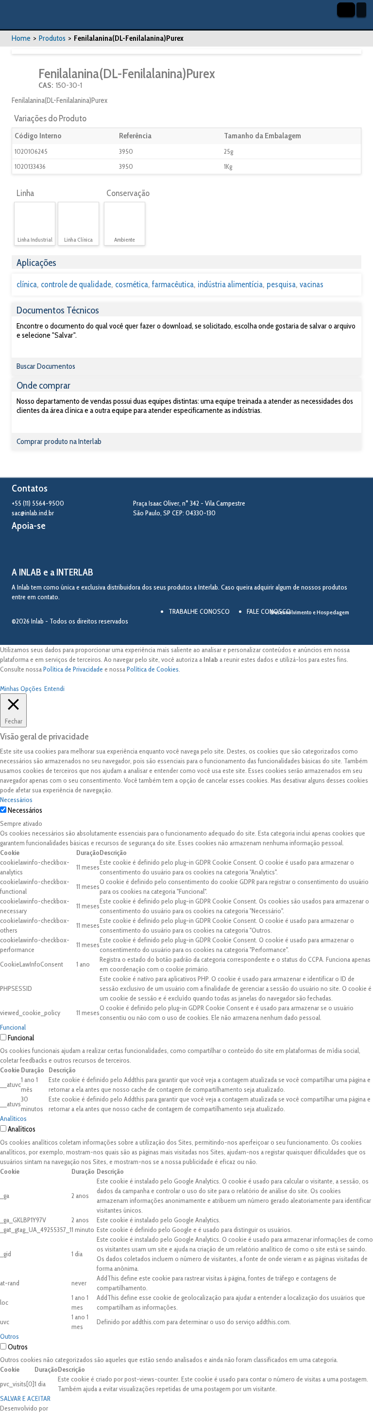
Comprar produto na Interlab (59, 441)
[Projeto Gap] (65, 549)
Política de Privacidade (73, 669)
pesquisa (281, 284)
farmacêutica (173, 284)
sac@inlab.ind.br (33, 513)
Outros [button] (9, 1336)
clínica (27, 284)
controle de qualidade (76, 284)
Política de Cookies (153, 669)
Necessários (25, 810)
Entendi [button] (54, 688)
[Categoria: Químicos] (24, 78)
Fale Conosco (269, 611)
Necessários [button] (16, 799)
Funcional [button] (13, 1027)
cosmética (131, 284)
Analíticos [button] (13, 1118)
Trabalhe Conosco (199, 611)
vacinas (311, 284)
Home (21, 38)
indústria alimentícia (230, 284)
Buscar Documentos (46, 366)
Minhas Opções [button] (21, 688)
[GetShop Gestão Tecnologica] (323, 629)
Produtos (52, 38)
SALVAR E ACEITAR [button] (25, 1398)
